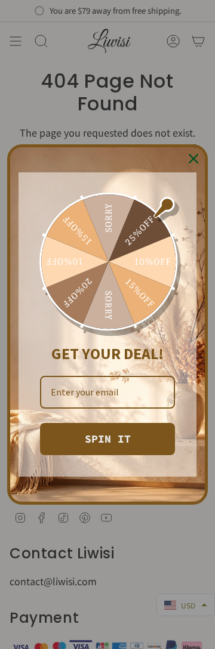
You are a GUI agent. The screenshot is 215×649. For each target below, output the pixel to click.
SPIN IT (108, 439)
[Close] (193, 158)
